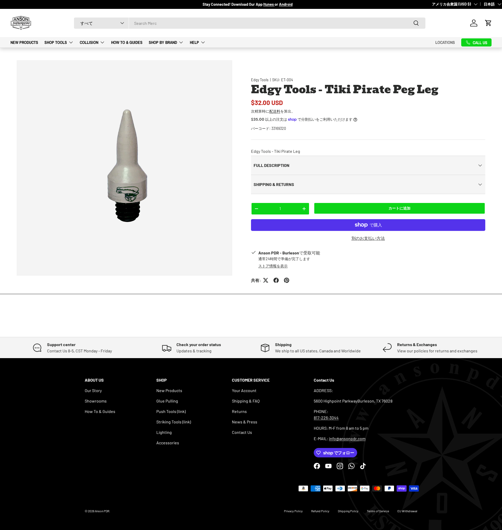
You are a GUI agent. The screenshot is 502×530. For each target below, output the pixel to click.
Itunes (269, 4)
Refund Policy (320, 511)
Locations (445, 42)
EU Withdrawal (407, 511)
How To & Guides (126, 42)
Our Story (93, 390)
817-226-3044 (326, 417)
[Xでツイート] (265, 280)
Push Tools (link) (171, 411)
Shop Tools (55, 42)
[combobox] (249, 23)
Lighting (164, 432)
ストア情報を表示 (273, 266)
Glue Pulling (167, 400)
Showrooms (96, 400)
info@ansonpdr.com (347, 438)
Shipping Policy (348, 511)
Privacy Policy (293, 511)
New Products (24, 42)
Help (194, 42)
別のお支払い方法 (368, 238)
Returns (239, 411)
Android (286, 4)
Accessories (167, 442)
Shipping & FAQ (246, 400)
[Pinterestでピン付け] (286, 280)
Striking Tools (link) (173, 421)
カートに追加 (399, 208)
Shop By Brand (163, 42)
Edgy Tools (260, 80)
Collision (89, 42)
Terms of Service (378, 511)
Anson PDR (102, 511)
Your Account (244, 390)
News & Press (244, 421)
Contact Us (242, 432)
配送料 (274, 111)
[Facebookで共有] (276, 280)
